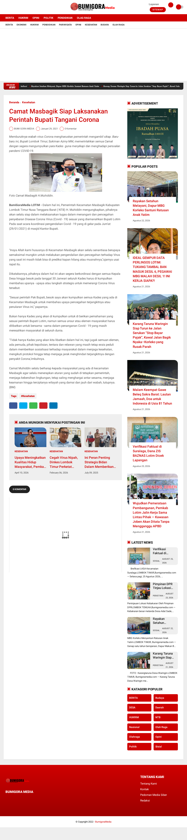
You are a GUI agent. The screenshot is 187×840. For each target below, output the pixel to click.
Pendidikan (48, 24)
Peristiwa (158, 596)
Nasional (134, 727)
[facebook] (5, 7)
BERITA (9, 17)
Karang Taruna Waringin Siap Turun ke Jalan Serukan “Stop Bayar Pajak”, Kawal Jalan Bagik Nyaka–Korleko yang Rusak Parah (152, 335)
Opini (78, 24)
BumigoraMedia (103, 821)
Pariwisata (65, 24)
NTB (158, 717)
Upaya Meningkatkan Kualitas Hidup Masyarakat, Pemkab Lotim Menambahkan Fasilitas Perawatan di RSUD (30, 462)
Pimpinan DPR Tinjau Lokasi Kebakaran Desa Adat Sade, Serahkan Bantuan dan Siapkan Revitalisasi (124, 86)
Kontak (144, 789)
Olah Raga (118, 24)
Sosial (156, 561)
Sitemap (157, 9)
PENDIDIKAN (65, 17)
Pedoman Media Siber (153, 795)
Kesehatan (91, 24)
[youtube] (19, 7)
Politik (133, 746)
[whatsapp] (33, 405)
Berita (9, 24)
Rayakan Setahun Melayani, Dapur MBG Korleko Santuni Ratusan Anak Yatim (151, 208)
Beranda (14, 102)
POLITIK (48, 17)
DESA (132, 707)
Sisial (158, 746)
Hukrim (34, 24)
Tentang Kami (148, 783)
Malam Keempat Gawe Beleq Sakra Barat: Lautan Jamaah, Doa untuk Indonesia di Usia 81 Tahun (152, 396)
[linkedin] (53, 405)
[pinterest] (43, 405)
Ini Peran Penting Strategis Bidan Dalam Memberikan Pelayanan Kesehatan (99, 462)
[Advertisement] (93, 55)
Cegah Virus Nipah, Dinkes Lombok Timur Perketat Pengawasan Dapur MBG (64, 462)
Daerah (159, 707)
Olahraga (134, 736)
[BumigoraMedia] (93, 12)
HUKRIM (23, 17)
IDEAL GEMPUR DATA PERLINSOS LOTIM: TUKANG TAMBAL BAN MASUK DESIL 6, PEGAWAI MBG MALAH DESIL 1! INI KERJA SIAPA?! (152, 269)
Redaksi (145, 800)
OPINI (36, 17)
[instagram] (15, 7)
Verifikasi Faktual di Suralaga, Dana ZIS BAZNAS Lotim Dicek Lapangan (44, 86)
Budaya (105, 24)
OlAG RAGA (84, 17)
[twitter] (10, 7)
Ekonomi (21, 24)
